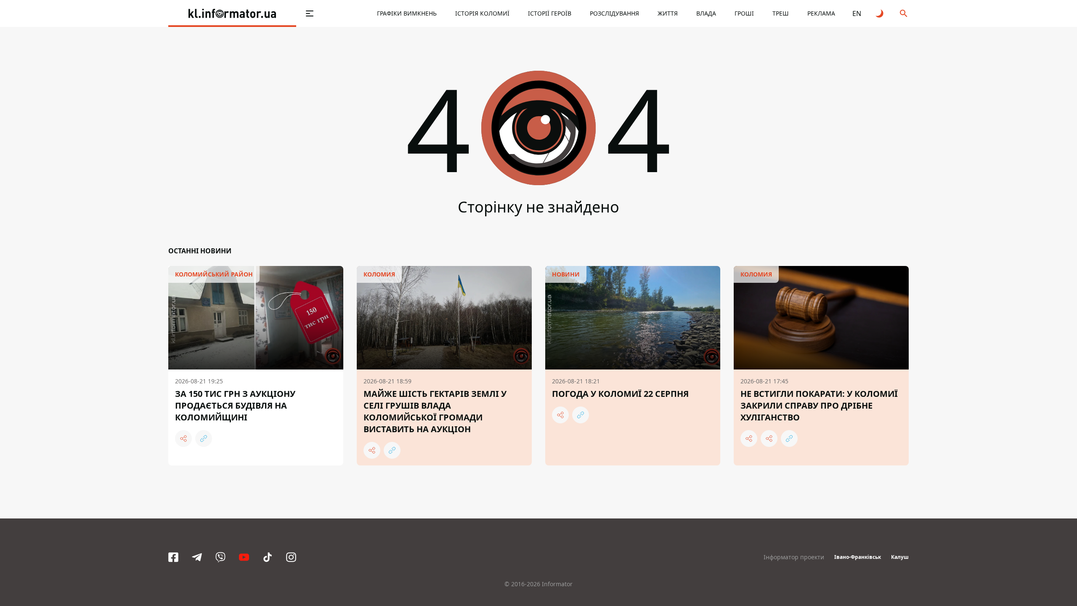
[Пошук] (904, 13)
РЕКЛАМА (821, 13)
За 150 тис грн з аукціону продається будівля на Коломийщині (235, 405)
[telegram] (197, 557)
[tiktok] (268, 557)
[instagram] (291, 557)
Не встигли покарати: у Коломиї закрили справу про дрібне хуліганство (819, 405)
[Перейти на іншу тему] (880, 13)
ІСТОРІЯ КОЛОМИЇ (482, 13)
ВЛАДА (706, 13)
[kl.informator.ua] (232, 13)
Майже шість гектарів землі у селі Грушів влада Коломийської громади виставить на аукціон (435, 411)
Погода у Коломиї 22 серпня (620, 393)
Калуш (900, 557)
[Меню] (309, 13)
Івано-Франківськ (857, 557)
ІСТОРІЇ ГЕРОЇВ (549, 13)
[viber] (220, 557)
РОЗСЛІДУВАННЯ (614, 13)
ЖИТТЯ (668, 13)
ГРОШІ (744, 13)
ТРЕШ (780, 13)
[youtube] (244, 557)
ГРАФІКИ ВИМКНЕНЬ (407, 13)
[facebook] (173, 557)
